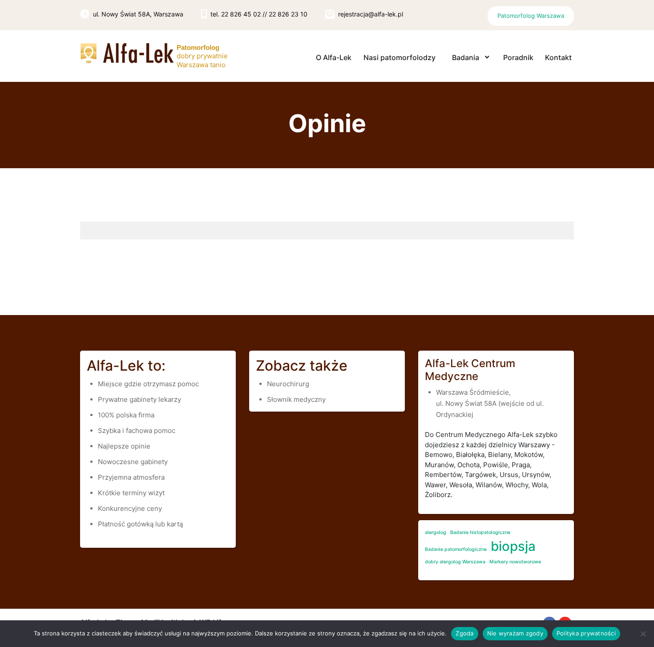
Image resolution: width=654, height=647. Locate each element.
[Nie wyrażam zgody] (642, 633)
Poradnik (518, 57)
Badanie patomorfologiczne (456, 549)
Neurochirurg (288, 384)
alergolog (435, 532)
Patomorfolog (198, 47)
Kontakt (558, 57)
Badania (465, 57)
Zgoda (464, 633)
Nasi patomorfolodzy (399, 57)
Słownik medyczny (296, 399)
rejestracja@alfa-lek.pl (370, 14)
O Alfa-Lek (333, 57)
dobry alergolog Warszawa (455, 562)
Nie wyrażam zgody (515, 633)
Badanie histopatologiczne (480, 532)
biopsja (513, 546)
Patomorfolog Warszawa (530, 15)
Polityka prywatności (586, 633)
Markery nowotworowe (515, 562)
